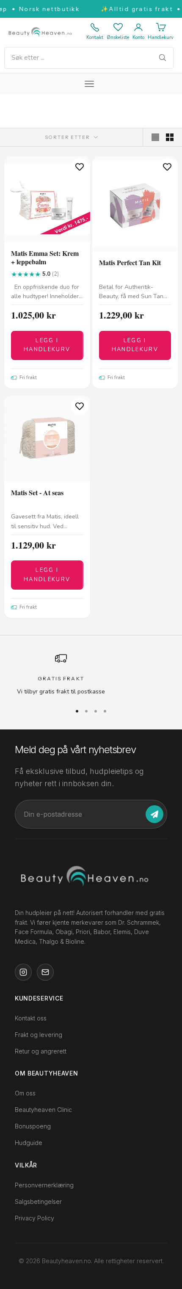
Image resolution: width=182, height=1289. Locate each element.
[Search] (162, 57)
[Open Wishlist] (118, 27)
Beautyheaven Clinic (43, 1109)
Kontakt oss (31, 1018)
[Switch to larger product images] (155, 137)
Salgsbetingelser (38, 1201)
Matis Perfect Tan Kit (130, 262)
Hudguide (28, 1142)
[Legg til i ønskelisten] (79, 166)
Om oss (25, 1093)
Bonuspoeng (33, 1126)
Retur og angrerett (40, 1051)
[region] (91, 674)
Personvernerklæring (44, 1184)
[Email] (45, 972)
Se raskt (47, 235)
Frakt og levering (38, 1034)
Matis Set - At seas (37, 492)
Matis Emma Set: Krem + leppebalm (45, 258)
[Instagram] (23, 972)
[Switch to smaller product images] (170, 137)
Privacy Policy (34, 1217)
